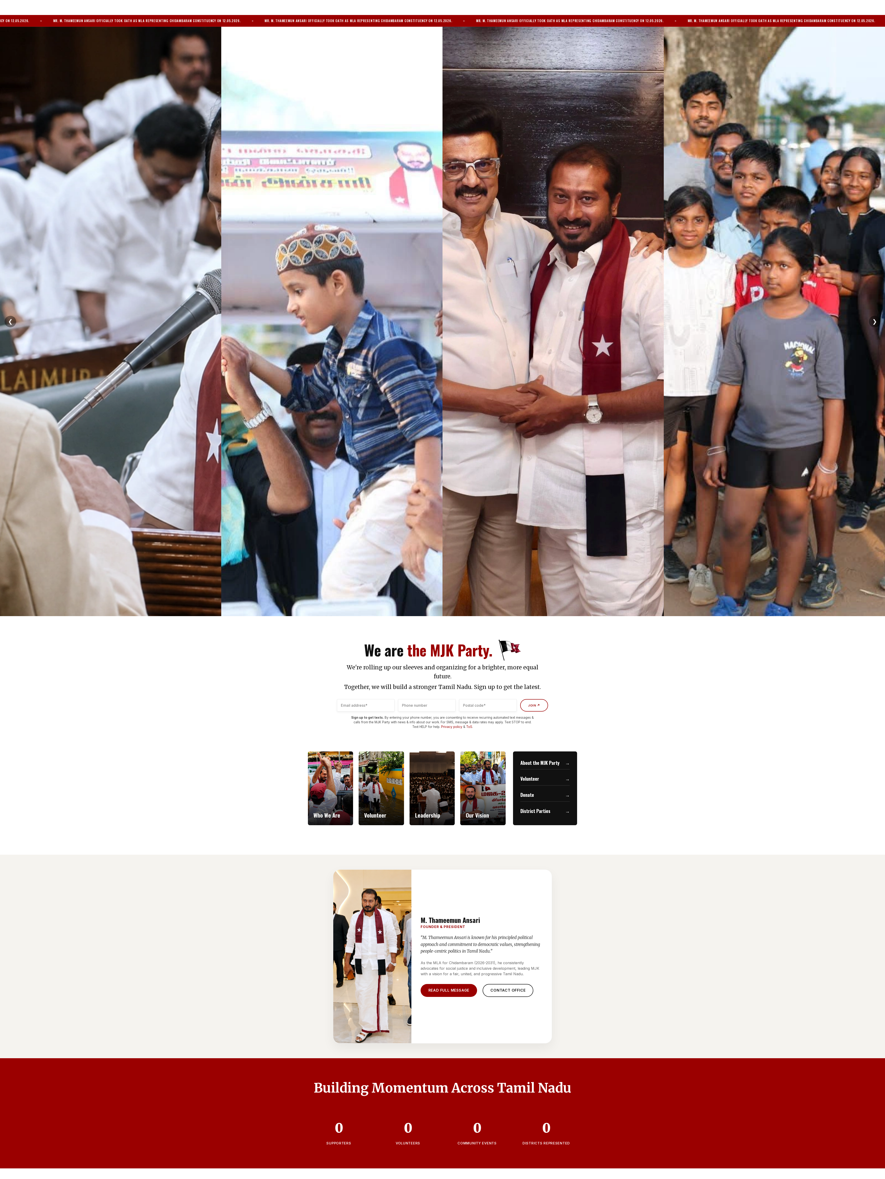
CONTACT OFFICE (507, 990)
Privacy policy (451, 727)
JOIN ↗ (534, 705)
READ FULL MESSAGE (448, 990)
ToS (469, 727)
